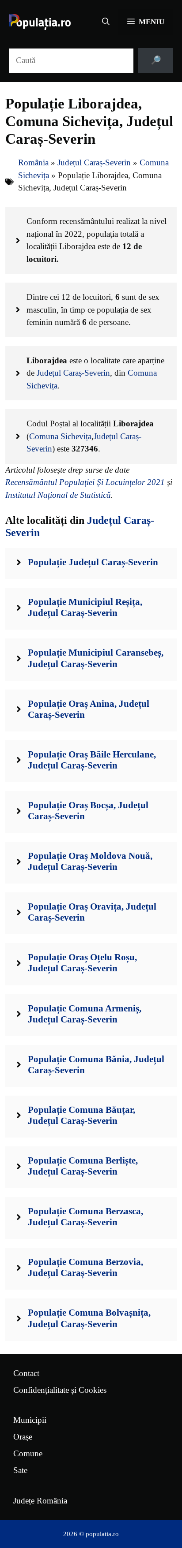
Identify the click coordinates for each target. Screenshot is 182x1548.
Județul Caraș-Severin (94, 162)
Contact (26, 1373)
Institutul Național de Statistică (58, 495)
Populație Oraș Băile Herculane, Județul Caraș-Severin (92, 760)
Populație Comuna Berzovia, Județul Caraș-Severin (85, 1267)
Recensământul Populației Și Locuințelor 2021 (85, 482)
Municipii (29, 1420)
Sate (20, 1470)
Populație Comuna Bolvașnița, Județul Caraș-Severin (89, 1318)
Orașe (22, 1436)
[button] (105, 22)
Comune (27, 1453)
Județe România (40, 1500)
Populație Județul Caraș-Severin (93, 562)
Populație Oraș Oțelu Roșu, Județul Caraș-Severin (82, 963)
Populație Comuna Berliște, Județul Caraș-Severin (83, 1166)
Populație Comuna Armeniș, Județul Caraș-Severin (84, 1014)
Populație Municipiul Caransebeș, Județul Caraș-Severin (95, 658)
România (33, 162)
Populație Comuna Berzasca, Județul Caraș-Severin (85, 1216)
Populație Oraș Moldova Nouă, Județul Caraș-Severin (90, 861)
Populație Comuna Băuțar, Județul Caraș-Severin (81, 1115)
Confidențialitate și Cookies (59, 1390)
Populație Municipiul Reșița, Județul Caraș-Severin (85, 607)
